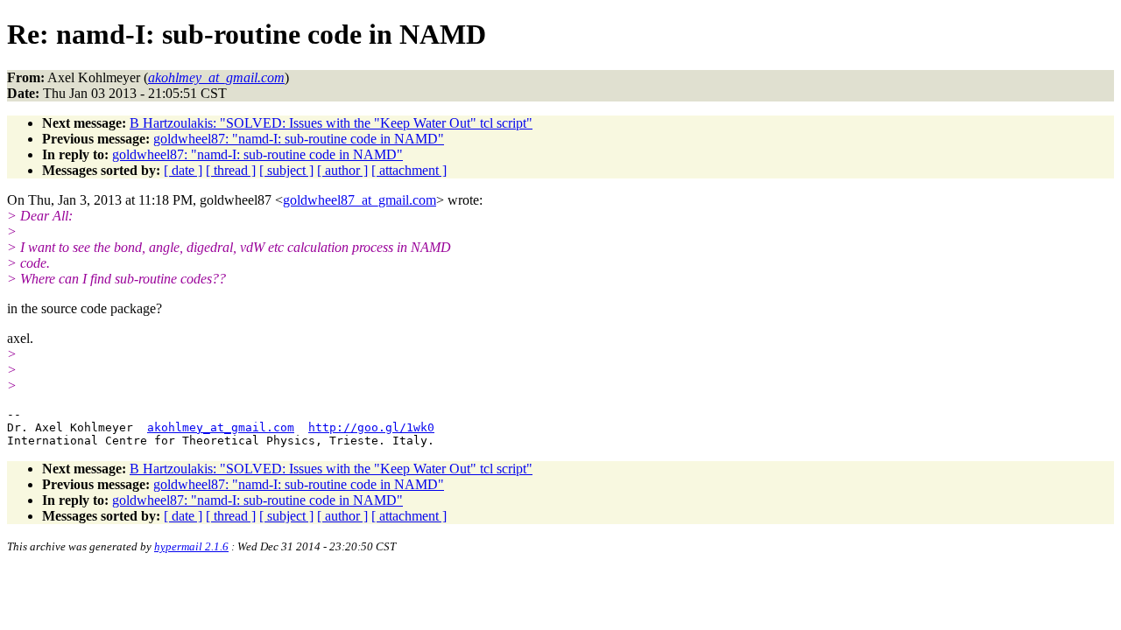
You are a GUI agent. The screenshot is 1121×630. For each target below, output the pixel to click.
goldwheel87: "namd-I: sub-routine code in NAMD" (298, 138)
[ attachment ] (409, 170)
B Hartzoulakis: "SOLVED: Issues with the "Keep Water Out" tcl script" (331, 123)
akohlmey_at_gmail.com (220, 427)
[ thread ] (231, 170)
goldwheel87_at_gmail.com (359, 199)
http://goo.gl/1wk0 (371, 427)
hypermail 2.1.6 (191, 546)
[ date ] (183, 170)
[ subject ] (286, 170)
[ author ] (342, 170)
